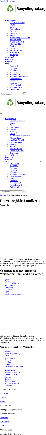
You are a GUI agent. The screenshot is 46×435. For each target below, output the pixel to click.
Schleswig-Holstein (17, 53)
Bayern (12, 25)
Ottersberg (9, 290)
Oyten (7, 292)
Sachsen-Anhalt (16, 50)
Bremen (13, 31)
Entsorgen (9, 59)
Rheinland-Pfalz (16, 44)
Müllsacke (14, 72)
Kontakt (3, 402)
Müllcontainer (15, 74)
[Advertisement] (23, 233)
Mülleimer (14, 70)
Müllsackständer (16, 85)
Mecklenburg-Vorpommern (20, 38)
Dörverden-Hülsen (12, 283)
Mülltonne (14, 68)
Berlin (12, 27)
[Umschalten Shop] (41, 162)
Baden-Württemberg (17, 23)
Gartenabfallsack (16, 79)
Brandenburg (15, 29)
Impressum (4, 393)
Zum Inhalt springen (7, 1)
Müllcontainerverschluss (19, 77)
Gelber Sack (14, 89)
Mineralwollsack (16, 87)
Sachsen (13, 48)
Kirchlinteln (9, 285)
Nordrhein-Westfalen (17, 42)
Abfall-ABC (10, 57)
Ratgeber (8, 61)
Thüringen (14, 55)
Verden (7, 279)
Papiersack (14, 83)
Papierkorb (14, 81)
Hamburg (13, 33)
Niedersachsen (15, 40)
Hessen (12, 35)
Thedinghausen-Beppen (14, 294)
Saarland (13, 46)
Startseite (3, 195)
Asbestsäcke (14, 66)
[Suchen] (24, 93)
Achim (7, 281)
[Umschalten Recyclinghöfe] (41, 119)
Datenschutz (4, 398)
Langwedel (9, 287)
